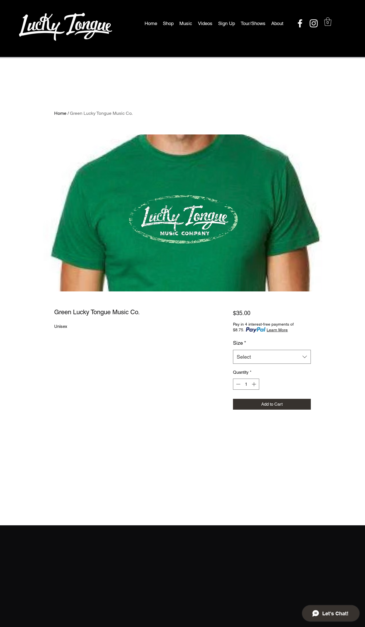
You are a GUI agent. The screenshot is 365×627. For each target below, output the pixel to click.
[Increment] (254, 384)
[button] (327, 21)
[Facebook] (300, 23)
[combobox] (272, 357)
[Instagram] (313, 23)
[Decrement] (238, 384)
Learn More (277, 330)
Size (239, 343)
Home (60, 113)
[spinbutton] (246, 384)
